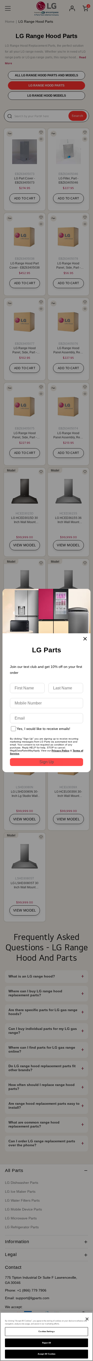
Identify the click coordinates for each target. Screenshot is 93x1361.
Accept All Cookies (46, 1354)
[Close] (87, 1319)
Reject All (46, 1343)
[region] (46, 1336)
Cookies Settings (46, 1331)
